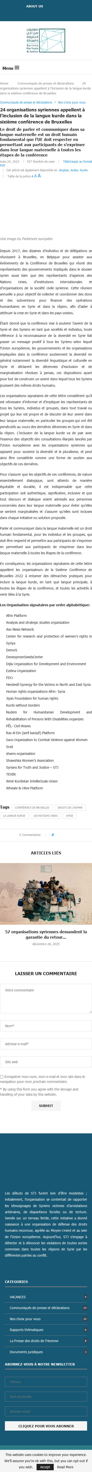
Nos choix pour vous (48, 1318)
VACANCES (48, 1297)
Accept (45, 1467)
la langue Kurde (14, 815)
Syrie (69, 815)
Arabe (74, 170)
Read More (65, 1467)
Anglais (64, 170)
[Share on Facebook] (59, 835)
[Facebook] (39, 14)
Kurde (84, 170)
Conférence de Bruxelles (32, 807)
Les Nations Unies (46, 815)
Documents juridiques (48, 1352)
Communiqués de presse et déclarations (46, 83)
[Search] (87, 67)
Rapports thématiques (48, 1329)
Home (4, 83)
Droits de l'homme (70, 807)
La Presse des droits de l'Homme (48, 1340)
